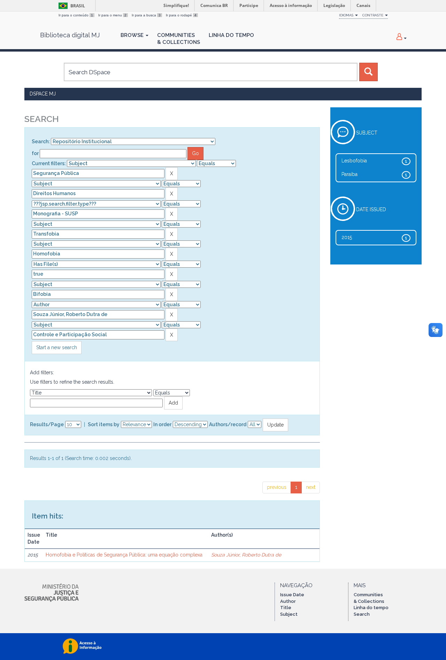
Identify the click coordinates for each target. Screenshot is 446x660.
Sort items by (104, 424)
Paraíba (349, 174)
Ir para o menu (112, 15)
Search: (41, 141)
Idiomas (346, 15)
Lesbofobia (354, 160)
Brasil (70, 6)
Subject (289, 614)
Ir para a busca (146, 15)
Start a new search (56, 347)
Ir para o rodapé (181, 15)
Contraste (373, 15)
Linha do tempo (371, 607)
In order (162, 424)
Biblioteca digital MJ (70, 35)
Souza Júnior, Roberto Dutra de (246, 555)
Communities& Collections (178, 38)
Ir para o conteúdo (76, 15)
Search (362, 614)
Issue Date (292, 594)
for (35, 153)
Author (288, 601)
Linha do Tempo (231, 35)
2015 (346, 237)
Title (285, 607)
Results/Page (47, 424)
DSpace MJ (43, 94)
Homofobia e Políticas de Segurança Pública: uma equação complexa (124, 555)
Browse (133, 35)
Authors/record (227, 424)
